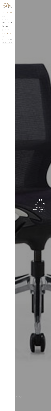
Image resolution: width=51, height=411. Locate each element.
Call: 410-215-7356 (7, 12)
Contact (4, 45)
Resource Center (7, 42)
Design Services (7, 39)
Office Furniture (7, 22)
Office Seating (6, 33)
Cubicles (5, 19)
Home (3, 16)
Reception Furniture (5, 26)
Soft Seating (6, 36)
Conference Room (5, 30)
